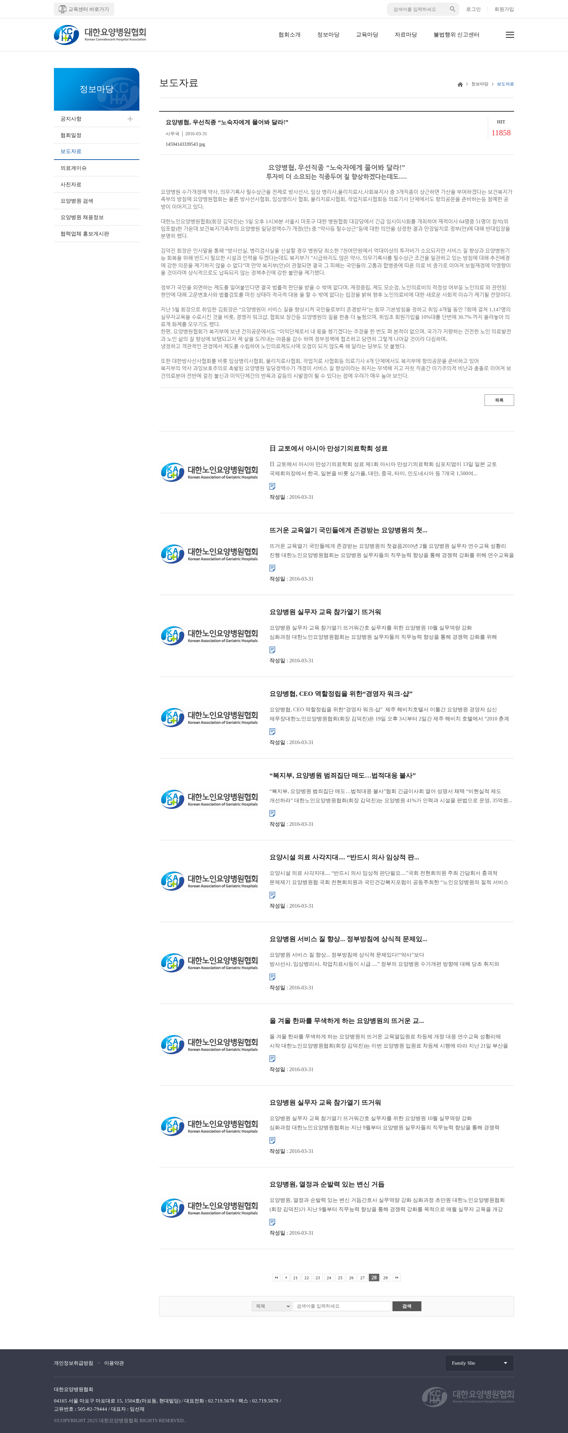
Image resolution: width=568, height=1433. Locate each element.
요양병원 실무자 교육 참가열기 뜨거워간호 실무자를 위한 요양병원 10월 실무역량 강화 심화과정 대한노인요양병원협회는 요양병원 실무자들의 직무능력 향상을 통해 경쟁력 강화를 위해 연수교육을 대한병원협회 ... (383, 633)
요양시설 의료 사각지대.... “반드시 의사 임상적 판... (344, 857)
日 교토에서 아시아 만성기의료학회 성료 (329, 448)
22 (306, 1277)
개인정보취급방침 (73, 1363)
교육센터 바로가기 (88, 9)
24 (329, 1277)
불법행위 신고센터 (457, 35)
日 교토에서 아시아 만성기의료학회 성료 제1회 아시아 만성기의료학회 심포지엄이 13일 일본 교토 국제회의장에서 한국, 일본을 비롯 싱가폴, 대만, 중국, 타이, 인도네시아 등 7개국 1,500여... (383, 468)
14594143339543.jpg (185, 144)
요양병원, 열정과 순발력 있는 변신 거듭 (327, 1184)
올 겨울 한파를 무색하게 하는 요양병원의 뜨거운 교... (347, 1020)
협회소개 (289, 35)
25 (340, 1277)
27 (362, 1277)
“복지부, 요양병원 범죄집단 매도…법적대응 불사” (343, 775)
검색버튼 (452, 9)
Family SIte (463, 1363)
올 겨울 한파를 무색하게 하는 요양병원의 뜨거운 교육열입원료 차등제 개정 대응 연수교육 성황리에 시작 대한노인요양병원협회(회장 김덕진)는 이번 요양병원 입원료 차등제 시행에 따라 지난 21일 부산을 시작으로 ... (389, 1042)
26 (351, 1277)
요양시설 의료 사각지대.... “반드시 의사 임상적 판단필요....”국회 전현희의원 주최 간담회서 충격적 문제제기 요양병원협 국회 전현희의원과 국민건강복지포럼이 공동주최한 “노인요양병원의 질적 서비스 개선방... (389, 878)
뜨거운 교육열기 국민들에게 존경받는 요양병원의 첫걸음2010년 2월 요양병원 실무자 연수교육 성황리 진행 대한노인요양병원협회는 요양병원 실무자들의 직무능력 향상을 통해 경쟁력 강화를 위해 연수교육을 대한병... (392, 551)
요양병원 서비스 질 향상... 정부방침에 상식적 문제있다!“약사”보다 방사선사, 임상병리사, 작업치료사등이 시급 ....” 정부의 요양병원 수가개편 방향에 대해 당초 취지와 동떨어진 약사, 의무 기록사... (384, 960)
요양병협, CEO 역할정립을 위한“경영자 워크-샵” (341, 693)
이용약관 (114, 1363)
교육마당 (367, 35)
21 (295, 1277)
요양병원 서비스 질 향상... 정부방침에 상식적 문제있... (348, 938)
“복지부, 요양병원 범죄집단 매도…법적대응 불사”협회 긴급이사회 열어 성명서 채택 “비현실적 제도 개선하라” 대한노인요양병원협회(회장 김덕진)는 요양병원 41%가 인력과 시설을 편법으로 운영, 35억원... (391, 795)
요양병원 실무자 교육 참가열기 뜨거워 (325, 611)
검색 (407, 1306)
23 (318, 1277)
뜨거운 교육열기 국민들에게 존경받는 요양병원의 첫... (348, 530)
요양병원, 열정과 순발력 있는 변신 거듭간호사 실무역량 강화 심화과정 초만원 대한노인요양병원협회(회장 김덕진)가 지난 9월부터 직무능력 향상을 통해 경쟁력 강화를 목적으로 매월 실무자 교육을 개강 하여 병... (387, 1205)
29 (385, 1277)
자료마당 (406, 35)
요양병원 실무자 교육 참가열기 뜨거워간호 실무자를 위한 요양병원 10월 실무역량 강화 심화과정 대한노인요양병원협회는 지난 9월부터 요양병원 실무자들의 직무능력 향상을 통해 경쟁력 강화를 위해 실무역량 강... (385, 1123)
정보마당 (328, 35)
